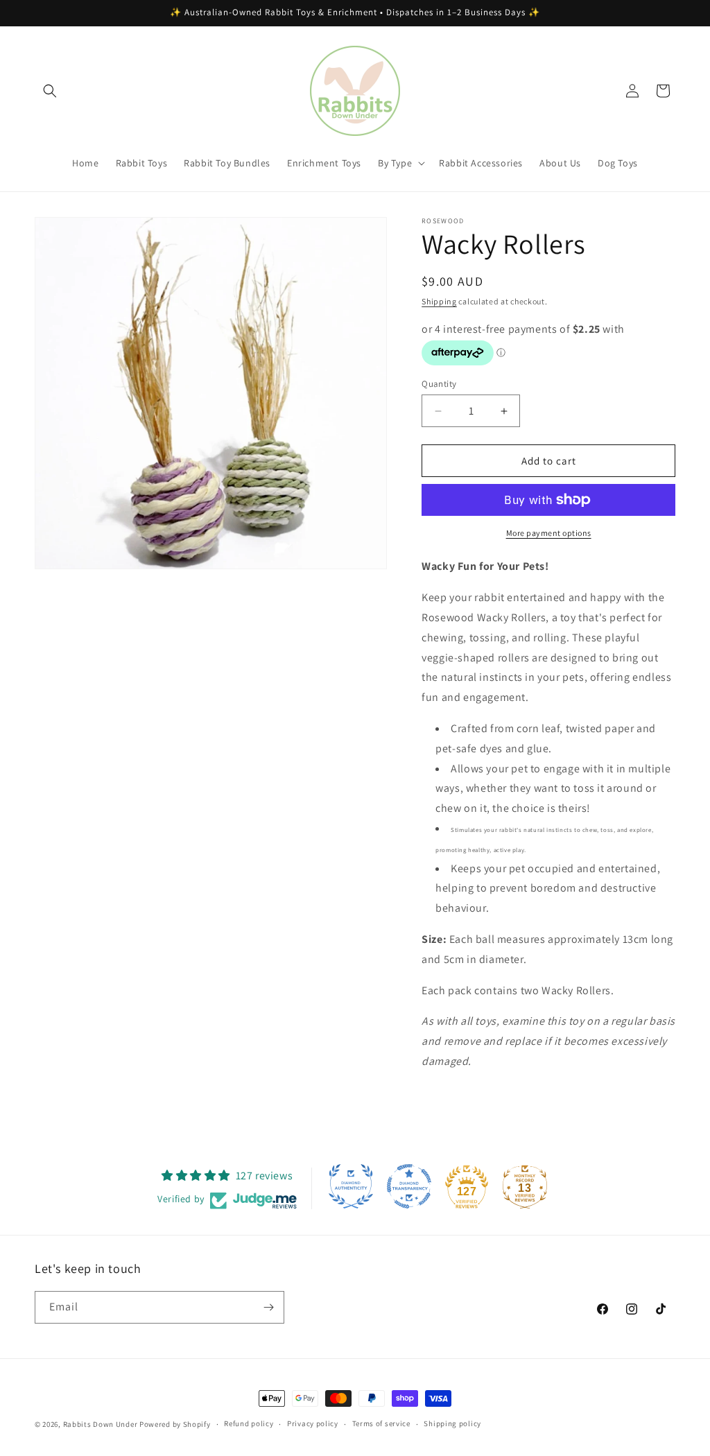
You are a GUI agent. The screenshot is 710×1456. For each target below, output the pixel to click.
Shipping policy (452, 1423)
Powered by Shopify (175, 1424)
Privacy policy (312, 1423)
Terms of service (381, 1423)
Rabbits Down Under (100, 1424)
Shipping (439, 301)
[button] (50, 91)
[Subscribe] (268, 1307)
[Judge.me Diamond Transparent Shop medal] (409, 1186)
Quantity (439, 384)
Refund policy (248, 1423)
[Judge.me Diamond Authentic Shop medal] (351, 1186)
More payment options (548, 533)
